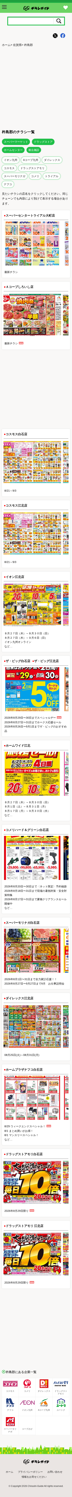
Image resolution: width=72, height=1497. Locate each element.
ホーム (6, 44)
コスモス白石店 (16, 434)
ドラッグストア (43, 141)
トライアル (51, 176)
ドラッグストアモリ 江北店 (24, 1225)
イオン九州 (10, 159)
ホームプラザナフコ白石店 (24, 1069)
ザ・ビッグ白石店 (18, 661)
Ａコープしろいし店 (19, 286)
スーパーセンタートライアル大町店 (30, 215)
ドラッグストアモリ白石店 (24, 1154)
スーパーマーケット (16, 141)
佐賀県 (17, 44)
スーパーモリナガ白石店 (23, 922)
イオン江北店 (15, 576)
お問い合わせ (54, 1471)
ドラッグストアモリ (32, 168)
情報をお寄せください (34, 1476)
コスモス (9, 168)
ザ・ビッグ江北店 (46, 661)
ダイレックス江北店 (19, 998)
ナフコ (8, 184)
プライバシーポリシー (30, 1471)
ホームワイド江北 (18, 745)
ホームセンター (13, 149)
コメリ (35, 176)
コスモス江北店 (16, 505)
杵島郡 (28, 44)
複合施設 (33, 149)
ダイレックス (52, 159)
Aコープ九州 (30, 159)
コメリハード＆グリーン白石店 (27, 830)
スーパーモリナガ (14, 176)
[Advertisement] (36, 87)
